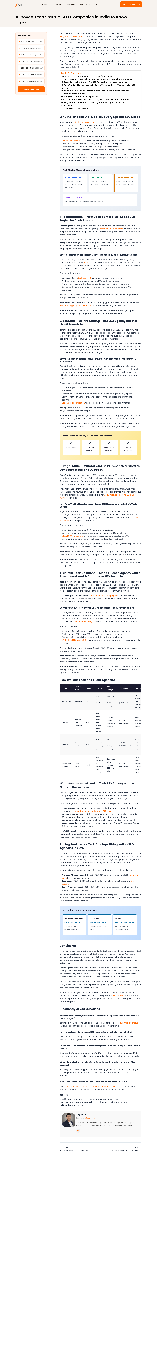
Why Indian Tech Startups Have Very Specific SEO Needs (88, 76)
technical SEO (84, 278)
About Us (89, 4)
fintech (87, 262)
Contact (99, 4)
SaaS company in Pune (85, 122)
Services (44, 4)
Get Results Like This (31, 89)
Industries (57, 4)
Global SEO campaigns (72, 536)
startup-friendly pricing (127, 1023)
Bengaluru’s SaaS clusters (72, 36)
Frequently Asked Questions (75, 108)
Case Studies (71, 4)
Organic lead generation (73, 403)
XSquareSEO (118, 995)
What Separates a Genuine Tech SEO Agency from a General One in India (95, 99)
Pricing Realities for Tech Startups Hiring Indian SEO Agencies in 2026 (93, 102)
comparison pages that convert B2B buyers (93, 811)
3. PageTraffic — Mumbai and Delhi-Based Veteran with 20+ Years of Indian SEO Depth (98, 86)
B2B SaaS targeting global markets (76, 305)
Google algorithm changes (110, 228)
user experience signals (85, 621)
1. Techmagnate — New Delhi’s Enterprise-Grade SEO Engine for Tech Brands (97, 79)
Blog (81, 4)
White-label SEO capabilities (75, 640)
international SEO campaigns (103, 595)
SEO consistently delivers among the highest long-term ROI (92, 1086)
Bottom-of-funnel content (74, 141)
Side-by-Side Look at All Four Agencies (80, 96)
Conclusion (67, 105)
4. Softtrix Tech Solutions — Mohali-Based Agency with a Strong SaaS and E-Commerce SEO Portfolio (97, 92)
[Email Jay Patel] (78, 1131)
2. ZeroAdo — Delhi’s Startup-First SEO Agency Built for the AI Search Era (94, 82)
